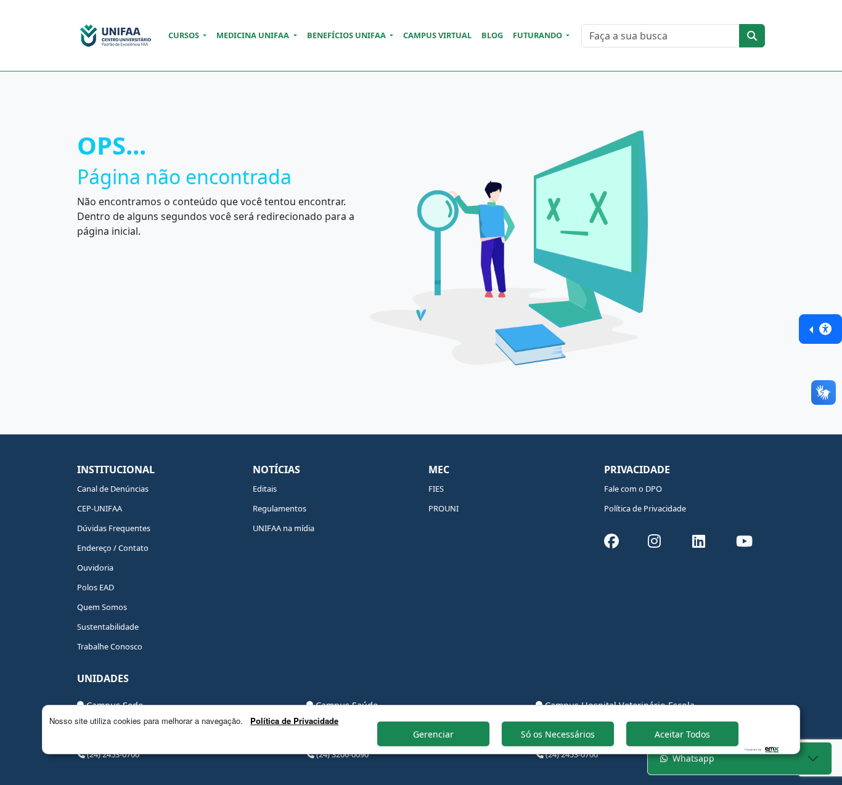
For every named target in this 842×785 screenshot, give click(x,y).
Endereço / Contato (113, 547)
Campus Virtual (437, 35)
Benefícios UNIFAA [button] (347, 35)
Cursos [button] (184, 35)
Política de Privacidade (645, 508)
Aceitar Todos (682, 734)
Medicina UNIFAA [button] (253, 35)
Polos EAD (95, 587)
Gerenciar (433, 734)
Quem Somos (102, 606)
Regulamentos (279, 508)
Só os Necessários (558, 734)
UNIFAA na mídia (283, 528)
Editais (265, 488)
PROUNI (443, 508)
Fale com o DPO (633, 488)
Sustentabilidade (108, 626)
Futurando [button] (538, 35)
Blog (492, 35)
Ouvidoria (95, 567)
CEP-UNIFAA (99, 508)
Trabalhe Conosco (109, 646)
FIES (436, 488)
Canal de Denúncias (113, 488)
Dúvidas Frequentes (113, 528)
